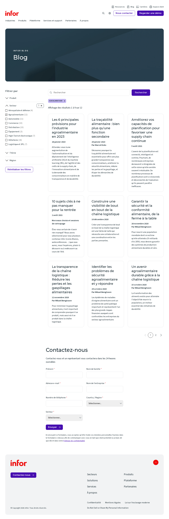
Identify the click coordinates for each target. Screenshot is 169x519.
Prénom (49, 369)
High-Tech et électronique (21, 135)
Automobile (15, 118)
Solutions (92, 480)
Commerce (15, 123)
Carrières (143, 7)
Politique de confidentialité (74, 441)
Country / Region (94, 397)
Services (91, 486)
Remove (64, 101)
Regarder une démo (150, 13)
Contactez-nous (21, 475)
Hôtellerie (15, 140)
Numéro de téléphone (56, 397)
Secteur (13, 105)
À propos (84, 20)
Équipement (15, 131)
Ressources (120, 7)
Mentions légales (113, 502)
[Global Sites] (109, 13)
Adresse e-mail (52, 383)
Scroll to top (155, 462)
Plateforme (35, 20)
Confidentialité (94, 502)
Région (13, 160)
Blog (132, 7)
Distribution (16, 127)
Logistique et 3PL (17, 144)
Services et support (52, 20)
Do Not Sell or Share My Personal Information (107, 507)
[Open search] (103, 13)
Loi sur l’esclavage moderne (137, 502)
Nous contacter (124, 13)
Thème (13, 152)
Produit (13, 98)
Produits (22, 20)
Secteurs (92, 474)
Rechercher (141, 92)
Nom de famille (93, 369)
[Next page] (161, 335)
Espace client (158, 7)
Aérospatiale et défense (20, 110)
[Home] (12, 13)
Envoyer (52, 427)
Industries (10, 20)
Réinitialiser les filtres (19, 169)
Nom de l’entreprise (95, 383)
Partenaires (71, 20)
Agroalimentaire (17, 114)
